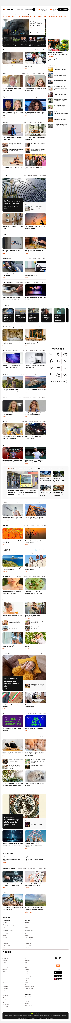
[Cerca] (33, 9)
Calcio (31, 29)
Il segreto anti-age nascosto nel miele (12, 615)
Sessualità (43, 600)
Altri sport (44, 445)
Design (28, 326)
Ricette (53, 14)
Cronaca (31, 421)
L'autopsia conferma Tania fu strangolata (46, 317)
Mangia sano (27, 618)
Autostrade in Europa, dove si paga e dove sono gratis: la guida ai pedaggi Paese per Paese (58, 482)
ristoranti (27, 925)
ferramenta (4, 922)
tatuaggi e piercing (29, 937)
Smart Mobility (5, 995)
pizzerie (26, 927)
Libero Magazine (28, 976)
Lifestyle (34, 73)
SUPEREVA (64, 1015)
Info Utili (34, 235)
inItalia (26, 971)
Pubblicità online (31, 868)
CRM (45, 868)
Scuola (4, 397)
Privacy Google (32, 11)
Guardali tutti (66, 305)
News (22, 97)
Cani (36, 736)
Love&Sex (40, 122)
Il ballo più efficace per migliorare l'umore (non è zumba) (14, 622)
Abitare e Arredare (6, 920)
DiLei (4, 73)
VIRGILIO (10, 1015)
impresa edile (5, 924)
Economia (13, 14)
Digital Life (27, 282)
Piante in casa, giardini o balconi (56, 52)
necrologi (4, 947)
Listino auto (4, 993)
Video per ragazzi (42, 713)
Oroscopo (59, 14)
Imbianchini (26, 502)
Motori (32, 14)
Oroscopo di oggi (20, 791)
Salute (38, 600)
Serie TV (44, 97)
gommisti (4, 935)
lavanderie (4, 941)
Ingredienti (43, 576)
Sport (8, 14)
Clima (25, 175)
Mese (33, 791)
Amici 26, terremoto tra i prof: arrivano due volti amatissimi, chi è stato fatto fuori (12, 113)
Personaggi (34, 97)
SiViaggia (5, 374)
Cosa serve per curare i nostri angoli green (57, 54)
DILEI (45, 1015)
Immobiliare (20, 235)
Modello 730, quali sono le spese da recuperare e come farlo (60, 88)
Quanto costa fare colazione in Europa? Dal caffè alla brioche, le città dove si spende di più (58, 496)
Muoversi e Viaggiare (7, 930)
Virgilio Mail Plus (5, 958)
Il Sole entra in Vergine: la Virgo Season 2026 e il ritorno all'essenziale (37, 824)
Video (41, 14)
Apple (21, 282)
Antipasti (19, 576)
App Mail (4, 971)
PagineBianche (5, 1006)
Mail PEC (14, 16)
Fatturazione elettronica (26, 16)
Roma (6, 550)
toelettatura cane (5, 943)
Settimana (28, 791)
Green (5, 208)
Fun (65, 16)
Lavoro (44, 235)
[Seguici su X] (60, 958)
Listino (39, 258)
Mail (3, 16)
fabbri (3, 927)
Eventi (16, 552)
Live (39, 445)
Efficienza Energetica (32, 175)
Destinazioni (16, 374)
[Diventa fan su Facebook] (56, 958)
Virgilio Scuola (5, 988)
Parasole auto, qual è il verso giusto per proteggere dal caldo (7, 319)
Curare (3, 648)
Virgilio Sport (27, 958)
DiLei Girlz (5, 122)
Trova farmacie (28, 999)
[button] (43, 33)
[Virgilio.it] (7, 9)
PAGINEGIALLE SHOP (23, 1015)
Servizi (4, 939)
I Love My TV (16, 350)
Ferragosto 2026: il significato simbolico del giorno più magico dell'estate (33, 845)
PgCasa (4, 502)
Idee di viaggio (24, 374)
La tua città (27, 1001)
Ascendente (43, 791)
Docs (35, 16)
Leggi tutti (43, 653)
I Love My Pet (24, 350)
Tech (37, 14)
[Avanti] (67, 315)
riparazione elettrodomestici (8, 925)
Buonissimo (6, 576)
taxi (3, 932)
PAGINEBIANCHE (34, 1015)
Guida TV (17, 97)
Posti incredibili (42, 374)
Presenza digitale (22, 868)
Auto (26, 258)
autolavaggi (4, 937)
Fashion (30, 122)
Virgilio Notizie (28, 956)
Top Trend (4, 887)
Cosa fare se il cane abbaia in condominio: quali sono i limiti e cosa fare (16, 767)
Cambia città (5, 552)
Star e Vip (28, 73)
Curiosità (44, 258)
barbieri (26, 935)
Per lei (44, 49)
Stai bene (27, 648)
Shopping (4, 984)
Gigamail (4, 965)
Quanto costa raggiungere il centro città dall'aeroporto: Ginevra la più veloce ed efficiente (22, 492)
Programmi (27, 97)
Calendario (4, 969)
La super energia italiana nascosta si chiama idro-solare (36, 208)
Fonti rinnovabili (42, 175)
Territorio (4, 571)
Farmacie (22, 552)
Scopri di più (52, 59)
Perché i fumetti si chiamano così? (34, 728)
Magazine (5, 97)
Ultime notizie (24, 421)
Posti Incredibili (5, 392)
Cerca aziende (28, 996)
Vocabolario (27, 1003)
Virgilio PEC (4, 960)
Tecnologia (4, 66)
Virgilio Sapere (5, 986)
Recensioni (43, 282)
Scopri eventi (27, 998)
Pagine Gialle (6, 917)
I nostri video (6, 306)
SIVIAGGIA (48, 1015)
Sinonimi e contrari (26, 397)
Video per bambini (32, 713)
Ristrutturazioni (42, 326)
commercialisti (28, 943)
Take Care (5, 600)
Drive (18, 16)
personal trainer (28, 945)
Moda (26, 68)
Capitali (36, 374)
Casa (3, 345)
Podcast (44, 736)
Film (40, 97)
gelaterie (27, 922)
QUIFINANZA (53, 1015)
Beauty (25, 122)
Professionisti (28, 939)
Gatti (39, 736)
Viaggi (28, 14)
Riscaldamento (19, 502)
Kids (3, 713)
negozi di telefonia (6, 945)
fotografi (27, 947)
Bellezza (44, 73)
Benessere (26, 600)
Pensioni (39, 235)
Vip (25, 170)
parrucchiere (27, 932)
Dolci (38, 576)
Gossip (45, 14)
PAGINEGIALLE (16, 1015)
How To (33, 282)
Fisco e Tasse (27, 235)
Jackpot (61, 16)
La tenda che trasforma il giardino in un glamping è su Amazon (60, 119)
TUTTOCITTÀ (40, 1015)
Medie (39, 397)
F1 (32, 445)
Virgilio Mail (4, 956)
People (23, 73)
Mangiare (27, 920)
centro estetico (28, 933)
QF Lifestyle (6, 653)
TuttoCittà (4, 1008)
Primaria (34, 397)
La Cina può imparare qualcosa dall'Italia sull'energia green (12, 203)
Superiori (44, 397)
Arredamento (35, 326)
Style (35, 122)
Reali (3, 92)
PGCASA (29, 1015)
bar (25, 924)
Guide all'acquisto (38, 49)
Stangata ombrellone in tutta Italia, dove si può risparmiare (45, 480)
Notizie (4, 14)
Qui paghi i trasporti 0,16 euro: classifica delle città (45, 494)
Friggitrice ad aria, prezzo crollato (11, 65)
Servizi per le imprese (9, 868)
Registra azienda (5, 1000)
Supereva (5, 525)
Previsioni (44, 552)
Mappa (38, 552)
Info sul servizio (18, 11)
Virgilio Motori (6, 258)
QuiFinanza (5, 235)
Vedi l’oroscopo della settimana (58, 381)
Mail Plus (8, 16)
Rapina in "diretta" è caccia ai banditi (20, 317)
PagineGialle (4, 999)
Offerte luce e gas (42, 16)
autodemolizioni (5, 933)
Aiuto (3, 973)
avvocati (26, 941)
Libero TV (27, 978)
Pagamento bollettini (52, 16)
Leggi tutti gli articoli (59, 468)
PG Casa (4, 1002)
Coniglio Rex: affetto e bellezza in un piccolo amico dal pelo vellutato (38, 761)
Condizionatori (5, 520)
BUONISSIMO (58, 1015)
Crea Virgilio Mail (63, 9)
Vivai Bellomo (51, 56)
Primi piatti (25, 576)
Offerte (30, 49)
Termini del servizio (25, 11)
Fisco (3, 253)
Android (17, 282)
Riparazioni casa (42, 502)
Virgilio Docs (4, 964)
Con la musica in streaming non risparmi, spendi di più (11, 682)
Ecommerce (39, 868)
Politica (36, 421)
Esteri (40, 421)
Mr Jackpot (27, 990)
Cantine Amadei (28, 912)
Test (45, 122)
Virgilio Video (27, 962)
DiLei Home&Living (8, 327)
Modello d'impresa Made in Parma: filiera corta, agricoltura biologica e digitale (34, 909)
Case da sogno (21, 326)
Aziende (27, 552)
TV (49, 14)
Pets (3, 737)
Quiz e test (43, 525)
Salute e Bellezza (29, 930)
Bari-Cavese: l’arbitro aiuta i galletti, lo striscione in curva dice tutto (36, 25)
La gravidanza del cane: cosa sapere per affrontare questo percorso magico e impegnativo (35, 753)
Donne (18, 14)
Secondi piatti (32, 576)
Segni (37, 791)
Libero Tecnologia (7, 282)
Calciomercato (26, 445)
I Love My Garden (33, 350)
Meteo (23, 14)
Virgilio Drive (4, 962)
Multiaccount (5, 967)
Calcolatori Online (28, 1007)
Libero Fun (27, 991)
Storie (44, 421)
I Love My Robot (42, 350)
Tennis (26, 463)
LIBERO (6, 1015)
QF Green (5, 175)
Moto (30, 258)
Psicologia (33, 600)
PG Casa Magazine (6, 1004)
